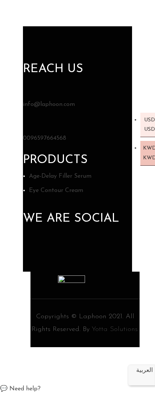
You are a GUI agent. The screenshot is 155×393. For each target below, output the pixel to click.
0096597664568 (44, 138)
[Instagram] (69, 244)
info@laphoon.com (49, 104)
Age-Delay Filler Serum (60, 176)
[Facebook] (31, 244)
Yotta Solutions (115, 329)
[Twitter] (50, 244)
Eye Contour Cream (56, 190)
